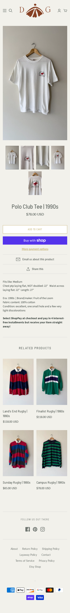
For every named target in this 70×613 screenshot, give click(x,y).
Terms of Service (24, 560)
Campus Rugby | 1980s (50, 482)
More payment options (35, 249)
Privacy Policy (47, 560)
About (14, 548)
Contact (46, 554)
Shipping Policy (50, 548)
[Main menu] (5, 10)
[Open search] (11, 10)
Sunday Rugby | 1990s (16, 482)
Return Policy (30, 548)
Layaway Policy (28, 554)
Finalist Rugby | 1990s (50, 411)
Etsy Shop (35, 566)
